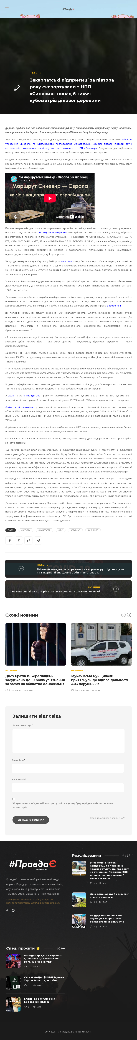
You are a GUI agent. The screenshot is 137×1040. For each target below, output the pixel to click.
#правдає (75, 530)
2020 (11, 395)
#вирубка (25, 530)
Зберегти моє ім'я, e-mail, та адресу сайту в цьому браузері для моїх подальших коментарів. (62, 805)
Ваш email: (19, 779)
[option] (35, 657)
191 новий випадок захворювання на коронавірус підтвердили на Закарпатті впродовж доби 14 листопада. (80, 571)
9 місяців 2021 (33, 395)
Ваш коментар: (22, 725)
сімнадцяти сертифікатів (52, 232)
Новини (36, 73)
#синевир (93, 530)
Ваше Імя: (18, 760)
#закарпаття (44, 530)
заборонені (114, 305)
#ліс (61, 530)
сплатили (66, 261)
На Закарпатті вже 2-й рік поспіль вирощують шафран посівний (56, 591)
